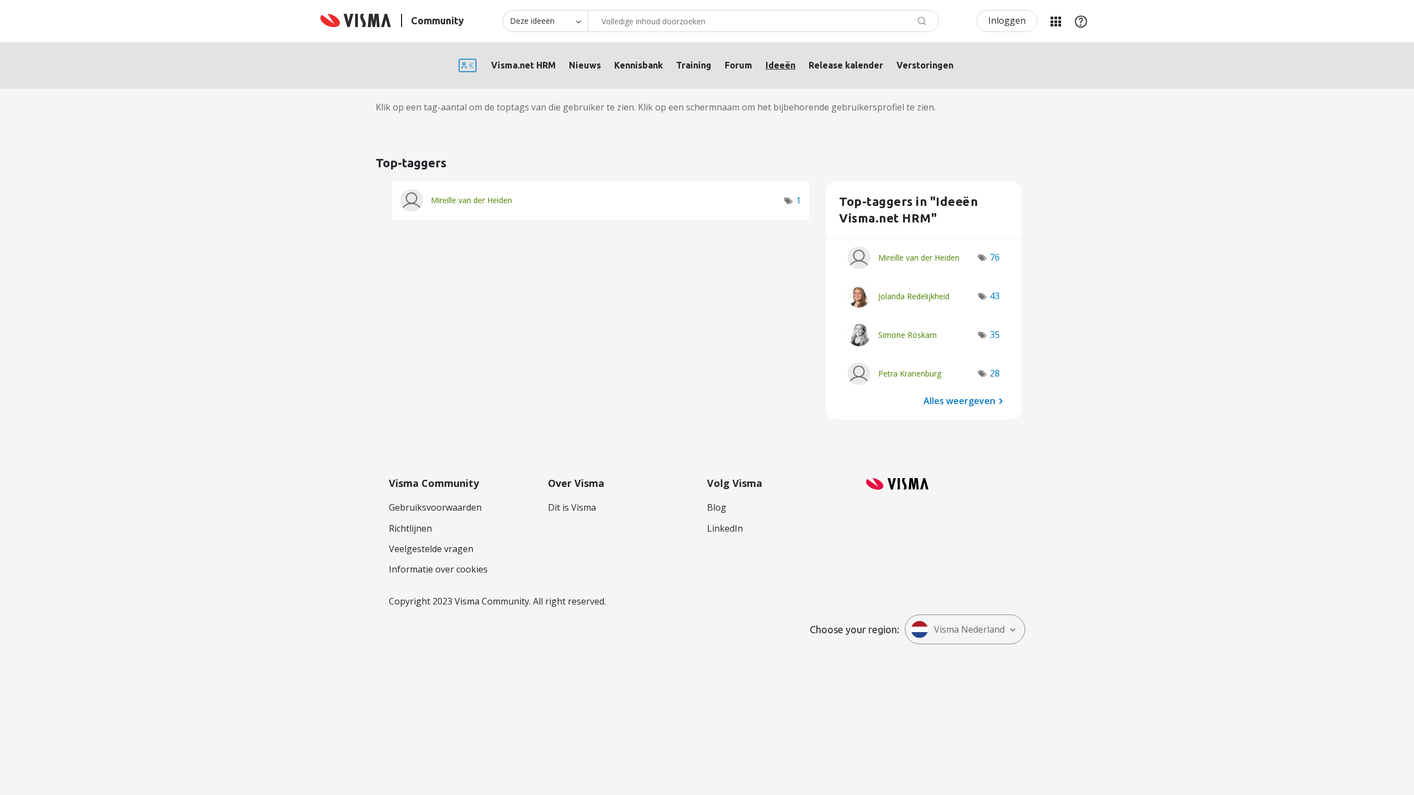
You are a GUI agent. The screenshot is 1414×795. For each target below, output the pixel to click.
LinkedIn (725, 528)
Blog (716, 507)
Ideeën (780, 65)
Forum (738, 65)
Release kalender (846, 65)
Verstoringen (924, 65)
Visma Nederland (969, 629)
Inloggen (1007, 20)
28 (995, 373)
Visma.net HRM (523, 65)
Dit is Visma (572, 507)
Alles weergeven (959, 400)
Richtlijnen (410, 528)
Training (693, 65)
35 (995, 334)
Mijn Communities (1055, 21)
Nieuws (585, 65)
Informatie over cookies (438, 569)
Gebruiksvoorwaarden (435, 507)
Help (1081, 21)
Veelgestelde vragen (431, 549)
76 (995, 257)
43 (995, 296)
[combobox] (763, 21)
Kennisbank (638, 65)
